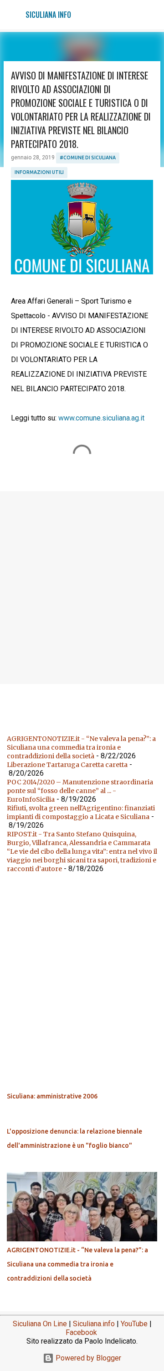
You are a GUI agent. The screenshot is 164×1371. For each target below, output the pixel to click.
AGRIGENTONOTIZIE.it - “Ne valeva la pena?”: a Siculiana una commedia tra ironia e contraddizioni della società (81, 747)
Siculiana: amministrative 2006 (52, 1096)
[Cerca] (151, 15)
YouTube (134, 1323)
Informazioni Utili (39, 172)
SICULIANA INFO (48, 14)
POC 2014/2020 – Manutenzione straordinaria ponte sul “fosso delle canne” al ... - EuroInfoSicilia (80, 791)
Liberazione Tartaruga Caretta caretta (67, 765)
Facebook (81, 1332)
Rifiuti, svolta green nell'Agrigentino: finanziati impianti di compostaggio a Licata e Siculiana (81, 812)
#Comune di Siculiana (88, 157)
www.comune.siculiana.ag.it (101, 418)
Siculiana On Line (40, 1323)
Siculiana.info (94, 1323)
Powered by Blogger (87, 1358)
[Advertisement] (82, 587)
